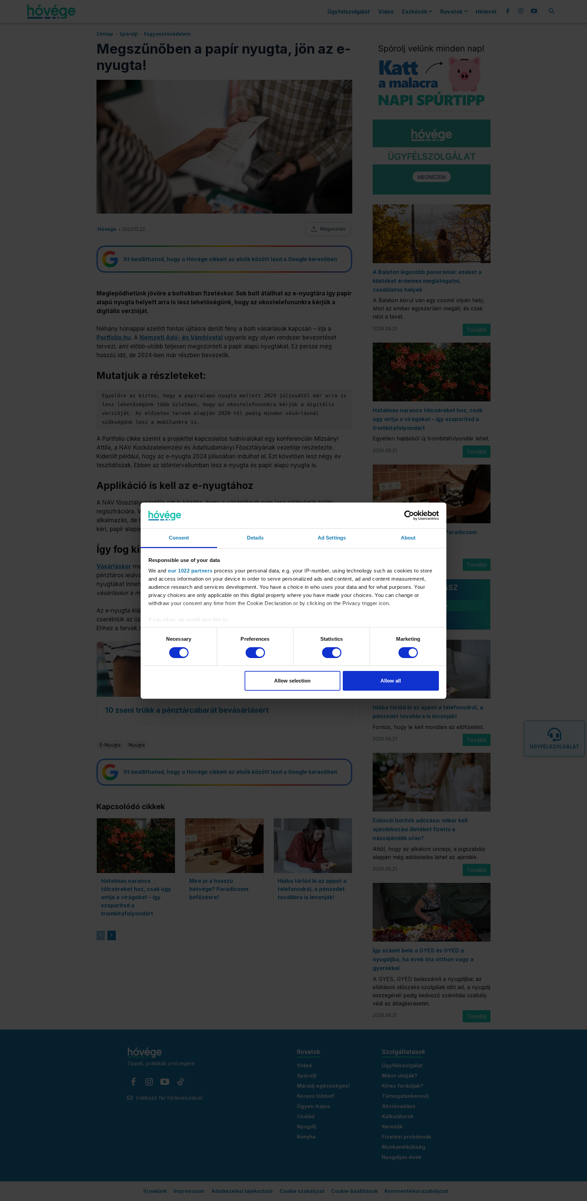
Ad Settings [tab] (332, 538)
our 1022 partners (190, 571)
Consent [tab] (179, 538)
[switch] (255, 652)
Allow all (390, 681)
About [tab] (408, 538)
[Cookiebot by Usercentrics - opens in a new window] (409, 515)
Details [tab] (255, 538)
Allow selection (292, 681)
